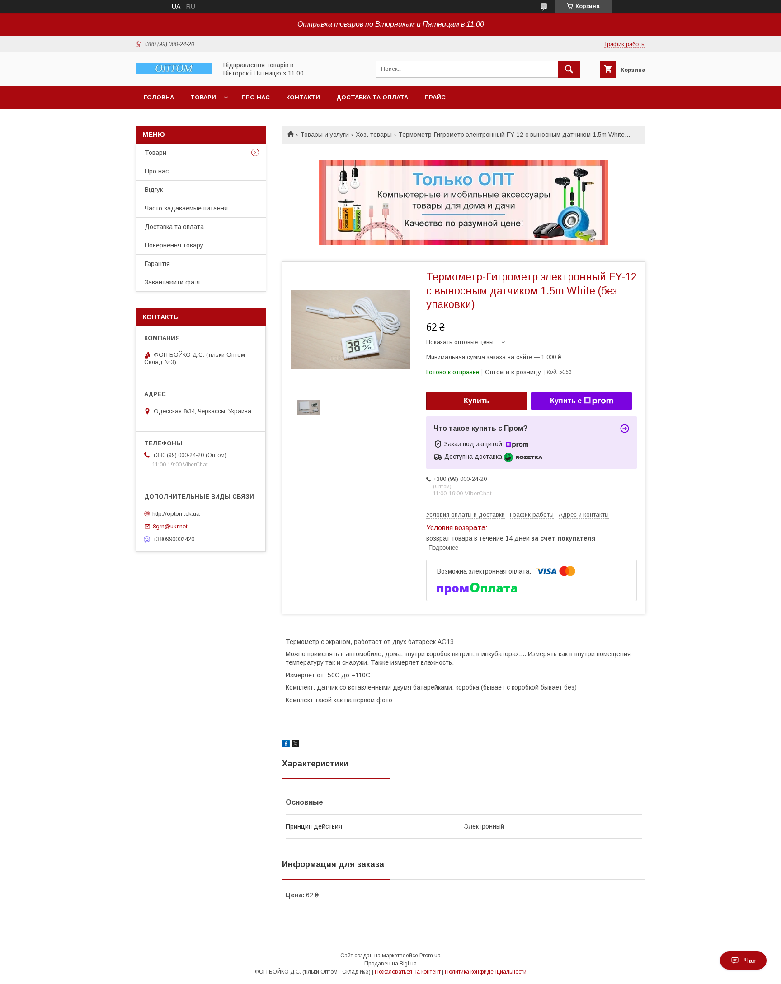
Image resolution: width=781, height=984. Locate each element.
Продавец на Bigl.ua (390, 964)
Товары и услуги (324, 134)
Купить (476, 401)
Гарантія (157, 263)
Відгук (154, 189)
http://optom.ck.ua (176, 513)
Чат (750, 960)
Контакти (303, 97)
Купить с (566, 401)
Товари (203, 97)
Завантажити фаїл (172, 282)
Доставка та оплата (372, 97)
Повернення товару (174, 245)
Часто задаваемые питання (186, 208)
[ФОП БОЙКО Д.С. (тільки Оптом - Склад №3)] (174, 71)
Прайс (435, 97)
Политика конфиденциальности (486, 972)
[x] (295, 745)
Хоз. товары (374, 134)
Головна (159, 97)
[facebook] (286, 745)
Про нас (255, 97)
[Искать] (569, 69)
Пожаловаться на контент (408, 972)
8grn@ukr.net (170, 526)
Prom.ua (430, 955)
